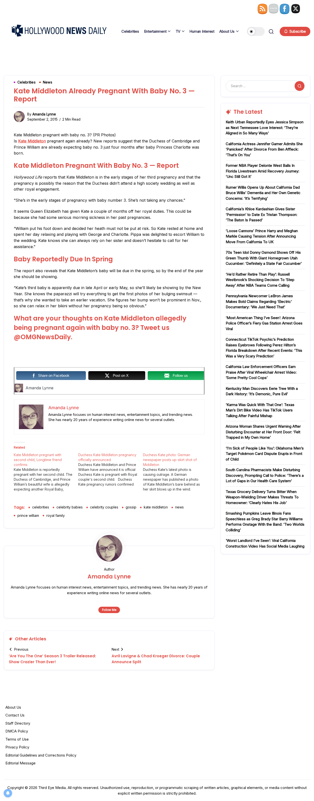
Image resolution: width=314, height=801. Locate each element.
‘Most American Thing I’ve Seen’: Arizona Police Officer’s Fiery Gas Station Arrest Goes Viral (264, 323)
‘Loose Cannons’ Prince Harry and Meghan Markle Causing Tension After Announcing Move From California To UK (262, 236)
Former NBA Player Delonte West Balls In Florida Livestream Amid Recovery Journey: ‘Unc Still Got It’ (262, 171)
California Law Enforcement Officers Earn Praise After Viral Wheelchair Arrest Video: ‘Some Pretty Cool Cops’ (261, 372)
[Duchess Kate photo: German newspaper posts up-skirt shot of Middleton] (175, 472)
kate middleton (156, 507)
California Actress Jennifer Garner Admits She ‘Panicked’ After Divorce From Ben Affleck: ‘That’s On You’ (264, 149)
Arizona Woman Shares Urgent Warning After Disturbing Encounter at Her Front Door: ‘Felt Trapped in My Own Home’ (263, 432)
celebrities (40, 507)
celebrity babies (69, 507)
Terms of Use (17, 739)
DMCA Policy (16, 731)
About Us (13, 707)
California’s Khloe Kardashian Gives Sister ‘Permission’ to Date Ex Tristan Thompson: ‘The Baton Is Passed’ (261, 214)
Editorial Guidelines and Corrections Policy (40, 755)
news (179, 507)
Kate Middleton (32, 141)
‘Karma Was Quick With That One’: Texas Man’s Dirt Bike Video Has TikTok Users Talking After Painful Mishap (260, 410)
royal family (55, 515)
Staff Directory (17, 723)
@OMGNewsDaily (42, 337)
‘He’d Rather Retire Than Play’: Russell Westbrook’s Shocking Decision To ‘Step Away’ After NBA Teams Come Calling (260, 280)
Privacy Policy (17, 747)
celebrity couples (104, 507)
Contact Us (15, 715)
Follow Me (109, 610)
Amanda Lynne (44, 114)
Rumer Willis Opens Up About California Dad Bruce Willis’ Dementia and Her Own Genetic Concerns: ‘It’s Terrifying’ (263, 193)
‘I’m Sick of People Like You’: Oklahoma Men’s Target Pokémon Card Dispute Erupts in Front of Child (265, 454)
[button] (256, 31)
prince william (28, 515)
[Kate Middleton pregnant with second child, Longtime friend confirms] (46, 472)
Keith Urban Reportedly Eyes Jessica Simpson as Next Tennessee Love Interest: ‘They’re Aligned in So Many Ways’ (264, 127)
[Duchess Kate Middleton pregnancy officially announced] (110, 469)
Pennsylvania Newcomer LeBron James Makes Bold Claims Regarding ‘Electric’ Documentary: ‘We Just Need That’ (259, 301)
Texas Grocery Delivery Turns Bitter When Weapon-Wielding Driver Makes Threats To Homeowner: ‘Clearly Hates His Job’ (262, 497)
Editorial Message (20, 763)
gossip (131, 507)
